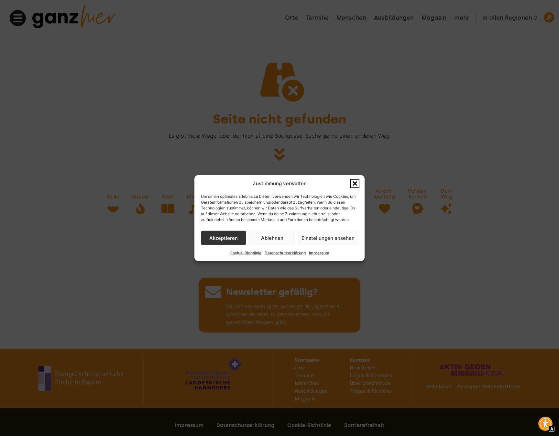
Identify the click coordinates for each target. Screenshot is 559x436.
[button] (355, 183)
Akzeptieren (223, 238)
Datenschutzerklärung (285, 252)
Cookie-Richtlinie (245, 252)
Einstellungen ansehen (328, 238)
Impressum (319, 252)
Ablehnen (272, 238)
